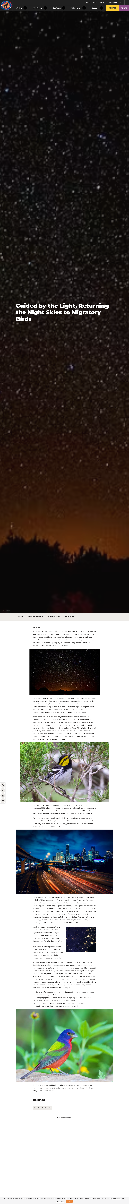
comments (66, 1118)
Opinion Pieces (69, 616)
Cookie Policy (60, 1201)
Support (95, 8)
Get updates (116, 3)
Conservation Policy (53, 616)
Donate (112, 8)
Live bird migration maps (56, 739)
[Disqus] (64, 1144)
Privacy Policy (117, 1198)
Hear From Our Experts (42, 1108)
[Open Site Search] (126, 2)
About (87, 3)
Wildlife (19, 8)
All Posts (20, 616)
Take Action (76, 8)
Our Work (57, 8)
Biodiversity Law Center (35, 616)
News (95, 3)
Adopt (124, 8)
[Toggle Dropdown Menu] (25, 8)
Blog (102, 3)
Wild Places (37, 8)
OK (69, 1201)
